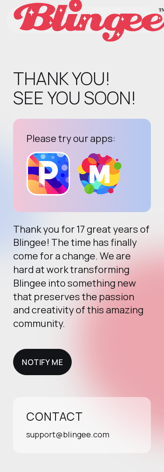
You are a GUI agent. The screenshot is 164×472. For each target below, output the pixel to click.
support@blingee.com (67, 434)
